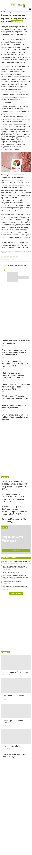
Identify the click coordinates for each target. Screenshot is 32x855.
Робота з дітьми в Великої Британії (12, 722)
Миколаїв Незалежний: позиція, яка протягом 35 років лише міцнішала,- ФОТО (16, 387)
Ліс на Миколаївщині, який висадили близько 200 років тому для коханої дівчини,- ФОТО (14, 485)
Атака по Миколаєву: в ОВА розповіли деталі (14, 520)
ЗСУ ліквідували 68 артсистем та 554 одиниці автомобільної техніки (16, 397)
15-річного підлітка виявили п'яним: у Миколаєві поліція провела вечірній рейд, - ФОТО (14, 375)
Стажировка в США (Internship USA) (14, 696)
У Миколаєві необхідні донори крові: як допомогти (14, 406)
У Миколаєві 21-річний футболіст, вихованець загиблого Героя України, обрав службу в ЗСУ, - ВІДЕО (16, 510)
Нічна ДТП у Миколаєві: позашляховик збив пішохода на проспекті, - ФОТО (15, 364)
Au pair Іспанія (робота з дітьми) (15, 672)
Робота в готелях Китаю (11, 746)
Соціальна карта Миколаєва (12, 539)
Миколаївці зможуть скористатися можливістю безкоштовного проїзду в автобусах (14, 498)
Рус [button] (6, 9)
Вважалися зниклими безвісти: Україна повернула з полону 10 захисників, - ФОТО (14, 352)
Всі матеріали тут (16, 551)
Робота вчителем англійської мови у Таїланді (14, 755)
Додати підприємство (16, 593)
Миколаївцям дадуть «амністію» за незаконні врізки (16, 342)
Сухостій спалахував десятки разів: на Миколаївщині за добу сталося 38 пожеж (16, 417)
